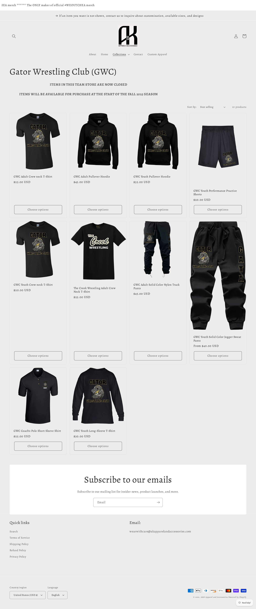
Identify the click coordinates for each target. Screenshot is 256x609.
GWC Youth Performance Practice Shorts (215, 192)
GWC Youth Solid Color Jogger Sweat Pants (217, 338)
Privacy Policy (18, 556)
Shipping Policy (19, 544)
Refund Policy (18, 550)
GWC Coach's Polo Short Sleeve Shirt (37, 431)
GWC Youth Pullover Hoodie (152, 177)
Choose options (38, 210)
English (56, 595)
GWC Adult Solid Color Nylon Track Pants (156, 286)
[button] (14, 36)
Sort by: (191, 107)
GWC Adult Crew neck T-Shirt (33, 177)
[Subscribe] (158, 502)
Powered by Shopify (237, 597)
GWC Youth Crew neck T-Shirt (33, 285)
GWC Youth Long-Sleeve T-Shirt (94, 431)
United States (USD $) (26, 595)
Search (14, 531)
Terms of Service (20, 537)
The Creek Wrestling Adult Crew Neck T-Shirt (95, 290)
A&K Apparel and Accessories (214, 597)
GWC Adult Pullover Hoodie (92, 177)
